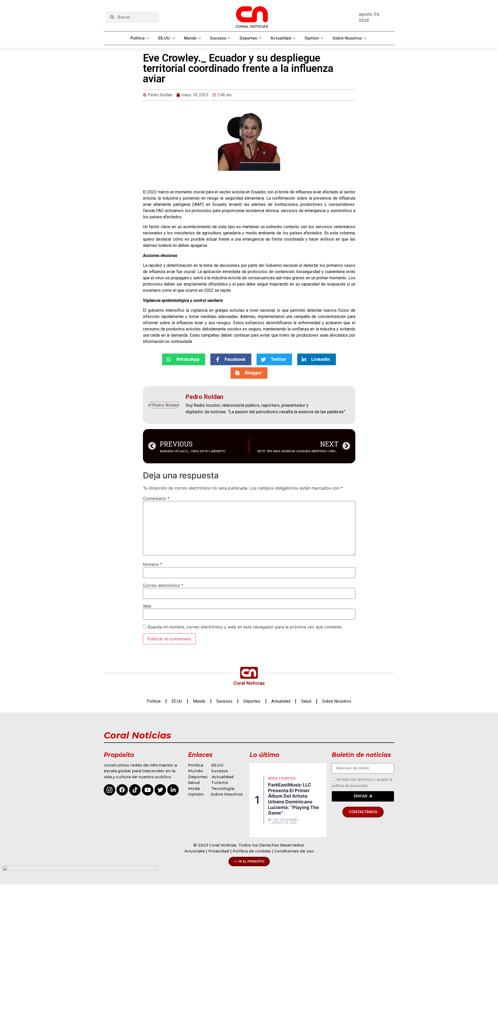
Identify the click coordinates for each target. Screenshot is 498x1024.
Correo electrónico (163, 585)
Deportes (248, 38)
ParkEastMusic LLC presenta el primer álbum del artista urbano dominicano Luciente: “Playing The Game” (293, 799)
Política (195, 765)
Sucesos (218, 38)
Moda (194, 788)
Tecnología (222, 788)
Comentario (156, 498)
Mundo (190, 38)
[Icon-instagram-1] (109, 790)
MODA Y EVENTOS (282, 778)
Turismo (219, 782)
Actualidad (281, 38)
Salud (306, 701)
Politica (137, 38)
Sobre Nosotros (347, 38)
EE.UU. (164, 38)
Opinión (196, 794)
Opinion (312, 38)
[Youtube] (147, 790)
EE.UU (176, 701)
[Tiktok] (135, 790)
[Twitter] (160, 790)
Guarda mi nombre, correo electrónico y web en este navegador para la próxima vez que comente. (245, 627)
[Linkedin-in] (173, 790)
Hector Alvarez (286, 819)
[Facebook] (122, 790)
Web (147, 606)
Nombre (152, 564)
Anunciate (194, 851)
